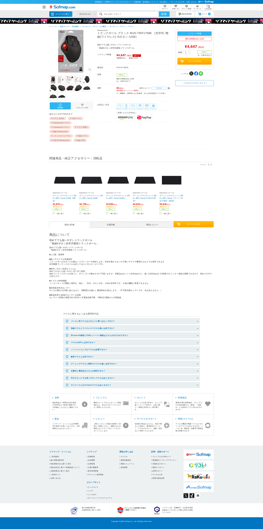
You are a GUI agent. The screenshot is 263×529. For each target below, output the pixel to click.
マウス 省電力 (82, 127)
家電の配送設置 (158, 478)
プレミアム (101, 397)
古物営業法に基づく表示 (60, 471)
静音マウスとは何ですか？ (82, 357)
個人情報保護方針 (57, 460)
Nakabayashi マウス (61, 123)
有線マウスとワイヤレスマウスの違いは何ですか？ (93, 328)
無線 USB (81, 140)
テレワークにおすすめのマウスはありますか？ (91, 385)
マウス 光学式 (58, 118)
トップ (54, 26)
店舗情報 (137, 2)
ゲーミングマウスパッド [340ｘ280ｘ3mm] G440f (91, 197)
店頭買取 (124, 467)
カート (206, 14)
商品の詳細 (69, 225)
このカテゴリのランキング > (195, 83)
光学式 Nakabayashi (61, 140)
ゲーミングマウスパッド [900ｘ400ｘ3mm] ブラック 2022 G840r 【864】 (171, 198)
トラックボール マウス (62, 136)
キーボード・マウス (117, 26)
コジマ (90, 491)
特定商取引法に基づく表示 (61, 464)
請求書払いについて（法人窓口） (155, 2)
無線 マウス (83, 136)
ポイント (141, 397)
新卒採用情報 (93, 471)
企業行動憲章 (93, 467)
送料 (57, 397)
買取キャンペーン (127, 464)
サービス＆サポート (124, 2)
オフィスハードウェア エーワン (100, 498)
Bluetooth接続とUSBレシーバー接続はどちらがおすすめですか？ (100, 335)
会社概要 (91, 460)
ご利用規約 (55, 457)
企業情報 (91, 464)
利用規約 (98, 2)
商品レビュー (152, 225)
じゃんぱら (92, 494)
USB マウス (76, 118)
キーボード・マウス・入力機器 (94, 26)
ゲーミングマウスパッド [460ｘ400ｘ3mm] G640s (118, 197)
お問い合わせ (191, 2)
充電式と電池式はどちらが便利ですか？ (88, 371)
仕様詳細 (111, 225)
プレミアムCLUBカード (161, 457)
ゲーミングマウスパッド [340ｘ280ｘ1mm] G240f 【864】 (64, 198)
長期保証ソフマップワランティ (164, 460)
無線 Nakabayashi (60, 132)
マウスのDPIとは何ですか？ (83, 342)
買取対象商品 (126, 460)
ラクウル (124, 457)
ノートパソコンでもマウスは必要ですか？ (89, 350)
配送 (57, 419)
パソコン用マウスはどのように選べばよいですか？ (93, 321)
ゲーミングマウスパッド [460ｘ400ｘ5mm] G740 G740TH (144, 198)
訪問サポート (157, 471)
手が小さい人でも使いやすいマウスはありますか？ (93, 378)
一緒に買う (60, 213)
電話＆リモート (158, 467)
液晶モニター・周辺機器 (69, 26)
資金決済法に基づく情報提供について (65, 467)
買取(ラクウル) (185, 419)
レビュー (100, 419)
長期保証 (182, 397)
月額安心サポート (159, 464)
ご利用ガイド (109, 2)
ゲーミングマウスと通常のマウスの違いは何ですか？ (94, 364)
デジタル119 (157, 475)
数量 (180, 52)
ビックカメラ (93, 487)
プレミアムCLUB (177, 2)
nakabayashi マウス (61, 127)
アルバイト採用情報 (95, 475)
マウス (130, 26)
